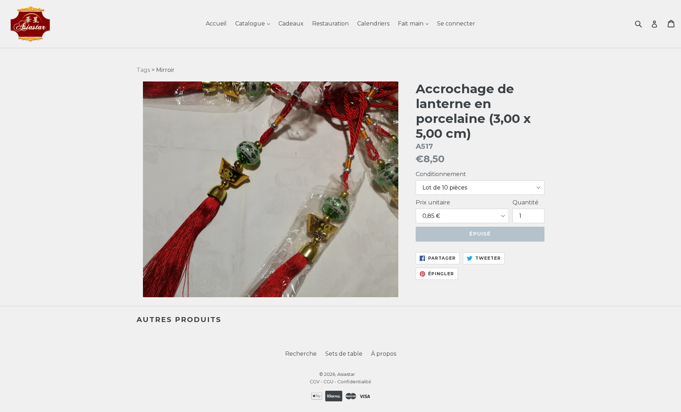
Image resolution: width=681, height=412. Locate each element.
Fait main (411, 23)
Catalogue (250, 23)
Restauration (330, 23)
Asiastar (346, 374)
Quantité (525, 202)
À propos (383, 353)
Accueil (216, 23)
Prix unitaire (433, 202)
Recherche (301, 353)
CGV (315, 381)
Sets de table (343, 353)
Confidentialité (354, 381)
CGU (328, 381)
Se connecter (456, 23)
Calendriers (373, 23)
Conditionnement (441, 174)
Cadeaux (291, 23)
